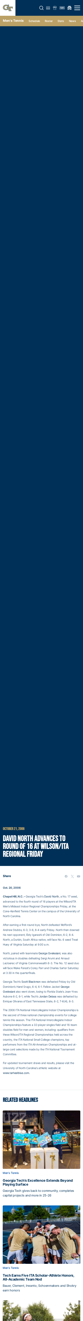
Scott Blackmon (31, 981)
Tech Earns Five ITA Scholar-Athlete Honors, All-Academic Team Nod (38, 1277)
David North (51, 896)
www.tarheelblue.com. (16, 1073)
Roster (49, 21)
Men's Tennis (13, 21)
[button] (41, 8)
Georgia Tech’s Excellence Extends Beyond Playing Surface (38, 1182)
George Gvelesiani (49, 953)
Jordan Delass (47, 996)
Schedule (34, 21)
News (72, 21)
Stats (61, 21)
